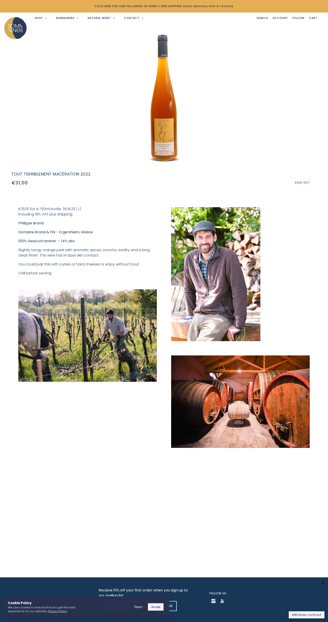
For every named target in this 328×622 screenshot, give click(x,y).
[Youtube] (222, 600)
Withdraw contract (306, 615)
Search (262, 18)
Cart (313, 18)
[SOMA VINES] (15, 28)
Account (280, 18)
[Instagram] (213, 600)
